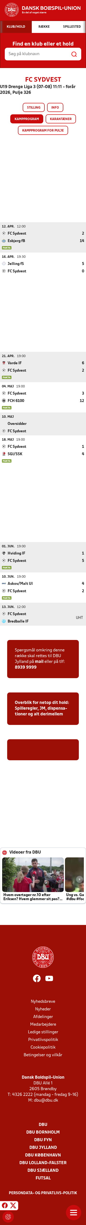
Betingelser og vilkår (43, 1055)
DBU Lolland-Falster (43, 1163)
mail (39, 662)
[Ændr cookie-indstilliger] (8, 1217)
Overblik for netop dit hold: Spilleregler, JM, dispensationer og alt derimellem (42, 708)
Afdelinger (43, 1017)
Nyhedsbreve (43, 1002)
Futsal (43, 1178)
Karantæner (61, 119)
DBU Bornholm (43, 1132)
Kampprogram (27, 119)
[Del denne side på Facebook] (5, 1206)
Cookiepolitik (43, 1047)
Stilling (33, 107)
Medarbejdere (43, 1025)
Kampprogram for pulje (43, 130)
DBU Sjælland (43, 1171)
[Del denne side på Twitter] (13, 1206)
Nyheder (43, 1009)
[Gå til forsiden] (40, 10)
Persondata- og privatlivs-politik (43, 1193)
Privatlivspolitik (43, 1040)
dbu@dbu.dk (46, 1100)
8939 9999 (26, 667)
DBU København (43, 1155)
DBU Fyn (43, 1140)
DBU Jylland (43, 1148)
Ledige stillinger (43, 1032)
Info (55, 107)
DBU (43, 1125)
